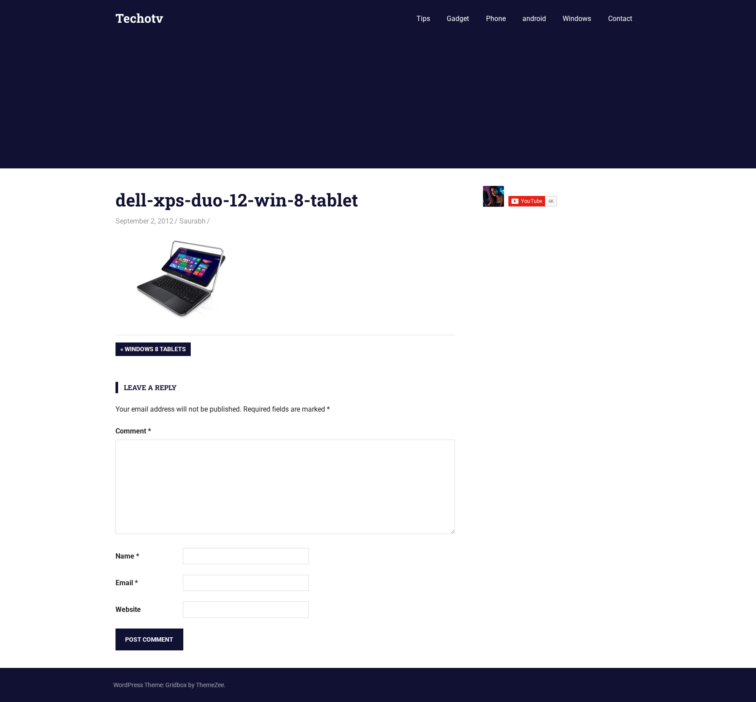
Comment (133, 431)
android (534, 18)
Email (127, 583)
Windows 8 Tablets (155, 350)
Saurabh (192, 221)
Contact (620, 18)
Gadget (458, 18)
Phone (496, 18)
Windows (577, 18)
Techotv (139, 18)
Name (127, 556)
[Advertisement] (378, 103)
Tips (423, 18)
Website (128, 609)
